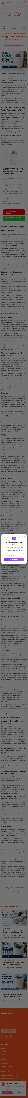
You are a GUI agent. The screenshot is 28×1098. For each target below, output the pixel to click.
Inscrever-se (14, 559)
